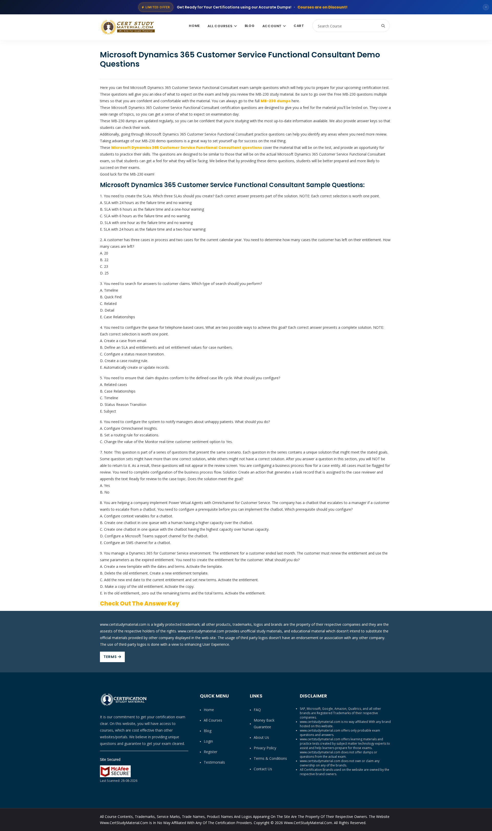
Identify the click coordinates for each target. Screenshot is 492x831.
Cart (299, 25)
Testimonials (214, 762)
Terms (111, 656)
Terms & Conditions (270, 758)
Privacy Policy (265, 747)
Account (272, 26)
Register (210, 751)
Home (194, 25)
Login (208, 741)
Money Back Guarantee (264, 723)
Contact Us (263, 768)
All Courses (220, 26)
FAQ (257, 709)
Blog (250, 25)
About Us (261, 737)
